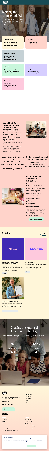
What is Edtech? (30, 262)
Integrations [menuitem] (28, 396)
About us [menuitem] (4, 421)
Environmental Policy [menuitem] (30, 426)
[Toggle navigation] (45, 2)
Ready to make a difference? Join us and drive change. (10, 85)
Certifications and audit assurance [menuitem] (10, 430)
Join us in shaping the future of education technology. (11, 57)
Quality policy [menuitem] (28, 423)
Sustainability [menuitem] (5, 426)
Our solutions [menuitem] (28, 394)
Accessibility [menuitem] (5, 428)
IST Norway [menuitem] (27, 400)
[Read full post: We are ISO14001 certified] (13, 288)
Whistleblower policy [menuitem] (30, 428)
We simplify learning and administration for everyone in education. (11, 44)
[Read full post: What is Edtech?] (36, 249)
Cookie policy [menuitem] (28, 421)
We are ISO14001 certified (10, 301)
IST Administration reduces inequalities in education (10, 262)
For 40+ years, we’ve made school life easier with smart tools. (11, 71)
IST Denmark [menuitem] (28, 403)
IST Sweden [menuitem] (28, 398)
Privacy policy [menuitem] (28, 419)
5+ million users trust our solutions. (34, 43)
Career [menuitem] (3, 423)
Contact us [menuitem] (4, 419)
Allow (31, 446)
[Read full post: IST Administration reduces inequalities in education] (13, 249)
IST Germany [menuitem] (28, 405)
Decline (40, 446)
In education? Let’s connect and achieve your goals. (34, 71)
